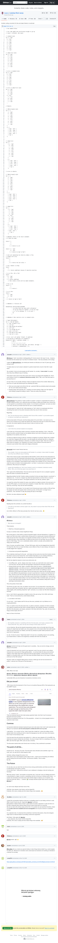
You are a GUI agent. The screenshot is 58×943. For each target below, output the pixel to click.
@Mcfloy (26, 673)
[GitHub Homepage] (24, 939)
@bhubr (30, 675)
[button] (29, 354)
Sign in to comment (49, 928)
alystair (9, 845)
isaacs (6, 13)
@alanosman (17, 675)
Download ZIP (53, 18)
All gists (31, 2)
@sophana (24, 675)
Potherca (9, 397)
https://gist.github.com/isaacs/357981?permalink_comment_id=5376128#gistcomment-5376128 (31, 861)
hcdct (8, 826)
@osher (30, 802)
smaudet (9, 354)
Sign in (46, 2)
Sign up (52, 2)
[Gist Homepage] (7, 2)
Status (24, 935)
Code (5, 18)
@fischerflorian (17, 362)
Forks (32, 18)
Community (29, 935)
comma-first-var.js (16, 13)
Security (20, 935)
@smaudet (9, 449)
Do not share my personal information (29, 936)
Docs (34, 935)
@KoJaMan (49, 673)
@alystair (35, 675)
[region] (29, 187)
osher (8, 667)
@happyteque (41, 673)
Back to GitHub (38, 2)
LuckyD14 (9, 858)
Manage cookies (44, 935)
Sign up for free (7, 928)
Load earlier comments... (31, 350)
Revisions (13, 18)
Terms (11, 935)
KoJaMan (9, 797)
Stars (23, 18)
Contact (38, 935)
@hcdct (9, 839)
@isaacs (9, 646)
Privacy (15, 935)
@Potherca (9, 358)
